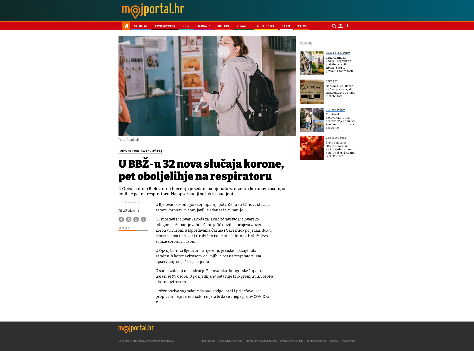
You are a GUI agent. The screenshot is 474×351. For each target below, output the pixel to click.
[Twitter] (128, 219)
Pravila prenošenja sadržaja (261, 340)
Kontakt (334, 340)
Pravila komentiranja (291, 340)
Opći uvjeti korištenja (230, 340)
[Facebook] (121, 219)
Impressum (208, 340)
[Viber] (143, 219)
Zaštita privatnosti (316, 340)
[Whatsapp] (136, 219)
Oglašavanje (349, 340)
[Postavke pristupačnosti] (348, 26)
